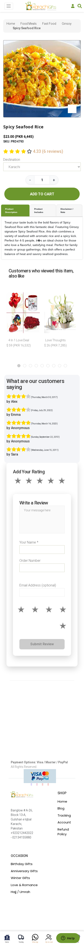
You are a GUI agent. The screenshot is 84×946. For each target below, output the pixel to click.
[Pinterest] (48, 784)
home (10, 23)
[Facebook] (31, 784)
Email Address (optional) (37, 585)
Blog (61, 808)
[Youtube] (42, 784)
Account (64, 822)
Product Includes (38, 210)
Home (62, 801)
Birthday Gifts (22, 864)
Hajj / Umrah (20, 892)
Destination (11, 160)
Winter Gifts (20, 878)
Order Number (29, 561)
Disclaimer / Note (67, 210)
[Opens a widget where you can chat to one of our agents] (68, 938)
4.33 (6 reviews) (48, 151)
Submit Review (42, 644)
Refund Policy (63, 832)
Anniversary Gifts (24, 871)
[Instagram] (37, 784)
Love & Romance (24, 885)
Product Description (11, 210)
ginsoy (67, 23)
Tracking (64, 815)
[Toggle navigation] (8, 6)
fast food (49, 23)
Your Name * (28, 542)
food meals (28, 23)
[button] (19, 365)
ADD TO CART (42, 194)
